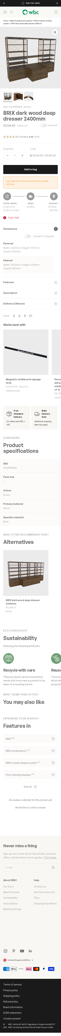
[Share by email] (30, 316)
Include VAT (52, 125)
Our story (8, 886)
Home (5, 21)
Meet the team (11, 892)
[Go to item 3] (28, 97)
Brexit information (13, 1007)
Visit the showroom (44, 892)
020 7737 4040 (33, 3)
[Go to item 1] (7, 97)
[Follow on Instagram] (5, 951)
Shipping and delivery (45, 903)
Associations (10, 903)
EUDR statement (12, 1012)
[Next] (57, 3)
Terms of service (12, 984)
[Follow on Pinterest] (14, 951)
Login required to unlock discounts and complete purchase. (27, 182)
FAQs (37, 897)
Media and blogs (12, 909)
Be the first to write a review (30, 807)
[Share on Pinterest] (25, 316)
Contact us (40, 886)
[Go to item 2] (18, 97)
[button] (30, 137)
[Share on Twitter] (19, 316)
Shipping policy (11, 995)
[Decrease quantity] (7, 155)
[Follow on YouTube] (22, 951)
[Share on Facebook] (14, 316)
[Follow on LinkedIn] (30, 951)
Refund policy (10, 1001)
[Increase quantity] (22, 155)
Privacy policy (10, 990)
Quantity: (8, 148)
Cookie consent (12, 1018)
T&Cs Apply (50, 857)
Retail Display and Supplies (21, 21)
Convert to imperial (43, 236)
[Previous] (3, 3)
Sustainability (10, 897)
